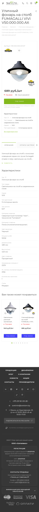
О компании (24, 374)
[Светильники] (12, 3)
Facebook (11, 389)
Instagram (22, 389)
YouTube (33, 389)
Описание (8, 145)
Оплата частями (27, 145)
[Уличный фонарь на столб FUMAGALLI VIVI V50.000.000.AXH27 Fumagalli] (19, 71)
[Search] (27, 3)
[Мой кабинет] (31, 3)
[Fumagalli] (8, 50)
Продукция (11, 370)
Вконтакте (5, 389)
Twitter (16, 389)
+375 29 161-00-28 (20, 401)
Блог (11, 374)
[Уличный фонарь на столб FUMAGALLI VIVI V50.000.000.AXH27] (28, 308)
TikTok (16, 395)
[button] (12, 343)
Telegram (27, 389)
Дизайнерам (27, 370)
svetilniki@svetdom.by (21, 406)
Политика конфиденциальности (21, 428)
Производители (26, 382)
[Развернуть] (7, 163)
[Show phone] (23, 3)
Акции (26, 378)
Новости (14, 378)
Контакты (9, 382)
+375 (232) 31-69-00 (22, 480)
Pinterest (22, 395)
